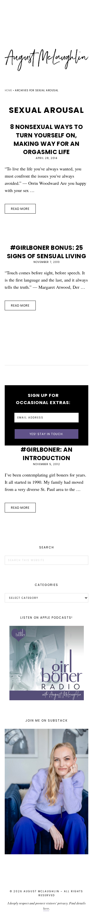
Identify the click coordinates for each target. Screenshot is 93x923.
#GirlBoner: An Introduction (46, 454)
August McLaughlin (47, 60)
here (46, 908)
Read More (20, 209)
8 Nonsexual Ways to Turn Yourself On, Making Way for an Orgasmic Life (46, 139)
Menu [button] (46, 10)
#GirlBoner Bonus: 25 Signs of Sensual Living (46, 252)
